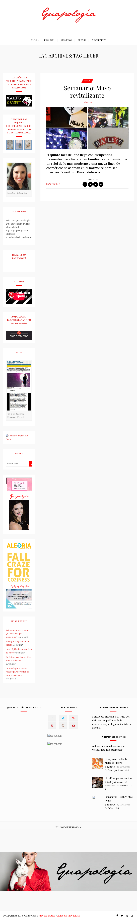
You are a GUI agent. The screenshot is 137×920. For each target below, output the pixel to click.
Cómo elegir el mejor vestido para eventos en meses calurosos (17, 671)
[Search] (30, 464)
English (49, 40)
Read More (51, 184)
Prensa (82, 40)
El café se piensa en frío (118, 778)
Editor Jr (111, 767)
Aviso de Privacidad (68, 915)
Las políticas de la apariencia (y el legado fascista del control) (112, 724)
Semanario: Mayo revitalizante (87, 91)
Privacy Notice (47, 915)
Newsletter (99, 40)
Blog (34, 40)
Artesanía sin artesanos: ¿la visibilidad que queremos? (18, 633)
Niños (87, 81)
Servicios (66, 40)
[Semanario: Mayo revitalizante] (87, 128)
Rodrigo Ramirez (115, 782)
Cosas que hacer (115, 770)
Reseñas (124, 786)
